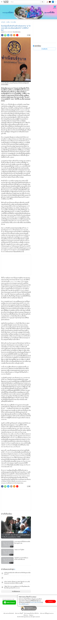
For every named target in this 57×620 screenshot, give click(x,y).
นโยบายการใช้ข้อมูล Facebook (47, 613)
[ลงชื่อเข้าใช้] (53, 2)
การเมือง (8, 22)
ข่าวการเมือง (13, 22)
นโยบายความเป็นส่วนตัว (8, 613)
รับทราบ (50, 601)
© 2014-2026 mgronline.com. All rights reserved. (28, 616)
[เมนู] (1, 1)
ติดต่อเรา (31, 615)
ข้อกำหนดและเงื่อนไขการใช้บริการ (31, 613)
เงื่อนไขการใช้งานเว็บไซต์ (35, 602)
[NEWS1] (50, 2)
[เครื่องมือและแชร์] (56, 2)
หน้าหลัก (3, 22)
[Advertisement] (16, 264)
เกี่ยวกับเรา (26, 615)
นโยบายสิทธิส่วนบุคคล (24, 604)
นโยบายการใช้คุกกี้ (19, 613)
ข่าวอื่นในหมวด (16, 591)
